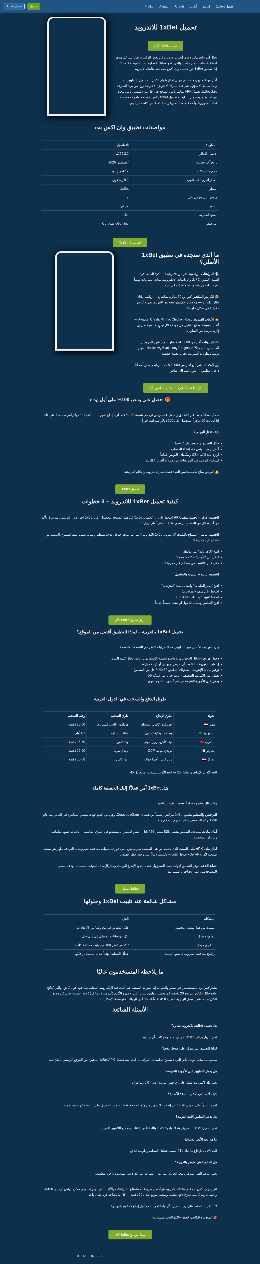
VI (77, 1255)
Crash (179, 6)
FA (84, 1255)
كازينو (206, 6)
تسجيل (34, 6)
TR (100, 1255)
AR (107, 1255)
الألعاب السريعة (203, 319)
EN (92, 1255)
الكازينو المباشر (203, 296)
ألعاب (193, 6)
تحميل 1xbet (225, 6)
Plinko (149, 6)
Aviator (164, 6)
